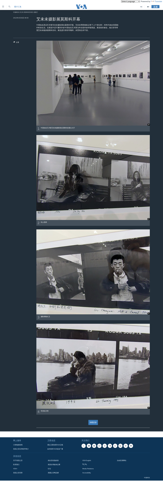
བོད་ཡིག (84, 464)
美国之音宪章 (18, 473)
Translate (158, 1)
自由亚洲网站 (121, 460)
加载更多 (93, 422)
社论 (49, 469)
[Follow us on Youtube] (89, 446)
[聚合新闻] (120, 446)
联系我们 (16, 464)
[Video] (148, 6)
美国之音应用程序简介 (21, 449)
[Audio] (141, 6)
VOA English (86, 460)
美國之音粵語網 (53, 473)
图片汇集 (17, 7)
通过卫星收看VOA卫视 (55, 445)
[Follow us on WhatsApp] (115, 446)
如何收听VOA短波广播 (55, 449)
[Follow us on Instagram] (99, 446)
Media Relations (88, 469)
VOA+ (15, 469)
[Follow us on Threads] (105, 446)
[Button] (16, 43)
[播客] (126, 446)
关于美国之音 (18, 460)
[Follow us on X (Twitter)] (84, 446)
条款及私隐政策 (53, 460)
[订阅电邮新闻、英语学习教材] (131, 446)
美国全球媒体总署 (54, 464)
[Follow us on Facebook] (94, 446)
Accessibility (86, 473)
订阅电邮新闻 (18, 445)
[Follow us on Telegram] (110, 446)
